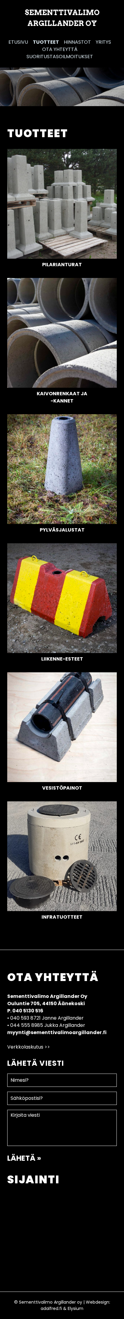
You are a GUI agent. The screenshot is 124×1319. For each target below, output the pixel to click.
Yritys (103, 42)
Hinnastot (77, 42)
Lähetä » (24, 1158)
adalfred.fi (51, 1308)
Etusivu (18, 42)
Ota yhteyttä (59, 49)
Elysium (75, 1308)
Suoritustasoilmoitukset (59, 56)
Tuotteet (46, 42)
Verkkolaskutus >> (28, 1046)
